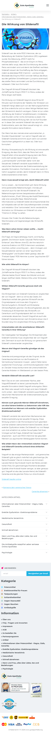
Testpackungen (11, 594)
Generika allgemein (40, 491)
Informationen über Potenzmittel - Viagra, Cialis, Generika (22, 505)
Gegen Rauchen (11, 604)
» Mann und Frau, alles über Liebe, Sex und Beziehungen (20, 664)
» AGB (4, 630)
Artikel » (14, 14)
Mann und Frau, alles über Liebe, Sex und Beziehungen (19, 537)
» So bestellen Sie (8, 633)
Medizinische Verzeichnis (12, 518)
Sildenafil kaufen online (11, 479)
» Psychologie (7, 669)
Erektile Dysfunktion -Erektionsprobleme (19, 512)
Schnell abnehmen (10, 530)
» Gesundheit (7, 656)
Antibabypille (10, 608)
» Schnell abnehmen (10, 659)
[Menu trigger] (47, 5)
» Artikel (4, 640)
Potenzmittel (10, 587)
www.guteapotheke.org (34, 730)
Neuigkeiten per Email (38, 573)
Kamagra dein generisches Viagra (17, 487)
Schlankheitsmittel (12, 597)
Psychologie (7, 553)
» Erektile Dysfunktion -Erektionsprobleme (19, 649)
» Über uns (6, 619)
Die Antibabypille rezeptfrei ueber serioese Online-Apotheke (20, 545)
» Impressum (7, 626)
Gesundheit (7, 524)
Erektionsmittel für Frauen (15, 591)
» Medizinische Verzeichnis (12, 653)
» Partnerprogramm (10, 636)
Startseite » (6, 14)
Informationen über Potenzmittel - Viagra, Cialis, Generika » (23, 17)
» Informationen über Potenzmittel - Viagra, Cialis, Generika (23, 644)
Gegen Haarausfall (12, 601)
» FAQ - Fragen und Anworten (14, 623)
